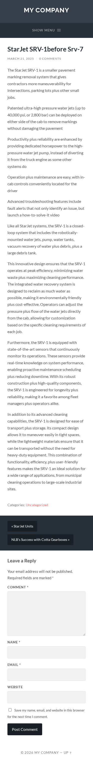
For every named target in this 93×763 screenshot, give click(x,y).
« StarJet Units (22, 526)
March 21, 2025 (20, 58)
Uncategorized (37, 505)
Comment (18, 587)
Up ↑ (68, 753)
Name (13, 642)
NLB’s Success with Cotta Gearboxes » (40, 540)
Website (15, 687)
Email (14, 665)
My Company (46, 10)
